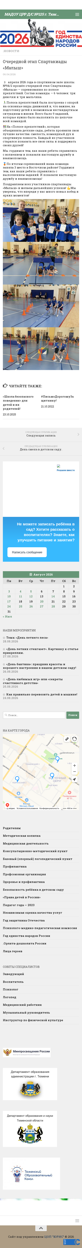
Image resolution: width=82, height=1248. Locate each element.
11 (20, 596)
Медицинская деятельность (26, 843)
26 (31, 606)
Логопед (9, 997)
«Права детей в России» (21, 897)
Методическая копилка (21, 836)
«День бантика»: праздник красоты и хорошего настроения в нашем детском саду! (39, 666)
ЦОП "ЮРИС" (54, 1237)
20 (41, 601)
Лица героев (12, 951)
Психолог (10, 989)
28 (53, 606)
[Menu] (77, 14)
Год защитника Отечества (24, 920)
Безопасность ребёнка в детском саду (33, 889)
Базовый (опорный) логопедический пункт (37, 859)
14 (53, 596)
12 (31, 596)
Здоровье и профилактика (24, 882)
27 (41, 606)
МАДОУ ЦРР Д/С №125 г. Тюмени (33, 14)
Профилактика (15, 866)
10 (9, 596)
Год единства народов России (26, 936)
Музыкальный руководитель (26, 1012)
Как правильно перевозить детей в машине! (41, 694)
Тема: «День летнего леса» (27, 637)
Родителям (12, 828)
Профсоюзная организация (24, 874)
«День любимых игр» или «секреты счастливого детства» (33, 681)
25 (20, 606)
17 (9, 601)
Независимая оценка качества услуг (32, 912)
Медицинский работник (22, 1005)
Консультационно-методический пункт (35, 851)
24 (9, 606)
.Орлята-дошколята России (24, 943)
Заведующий (13, 974)
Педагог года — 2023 (19, 905)
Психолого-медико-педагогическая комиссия (40, 928)
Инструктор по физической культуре (33, 1020)
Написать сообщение (27, 552)
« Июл (7, 616)
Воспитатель (13, 982)
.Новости (11, 51)
